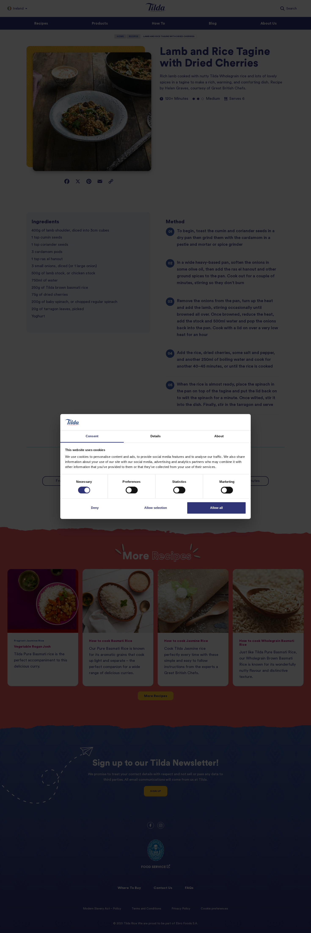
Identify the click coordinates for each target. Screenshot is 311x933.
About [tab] (219, 436)
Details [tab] (155, 436)
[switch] (132, 490)
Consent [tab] (92, 436)
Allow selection (155, 508)
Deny (95, 508)
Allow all (216, 508)
